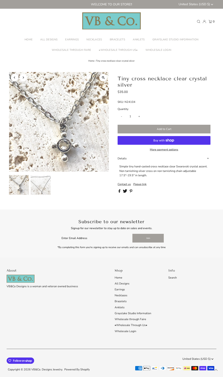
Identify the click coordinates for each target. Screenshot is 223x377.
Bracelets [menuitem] (117, 39)
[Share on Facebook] (119, 192)
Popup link (140, 184)
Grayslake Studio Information (133, 313)
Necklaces (121, 295)
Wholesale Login (125, 331)
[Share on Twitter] (125, 192)
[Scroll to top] (216, 370)
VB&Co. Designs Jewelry (46, 369)
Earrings (120, 289)
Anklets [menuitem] (139, 39)
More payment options (164, 150)
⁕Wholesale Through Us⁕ (131, 325)
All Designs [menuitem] (48, 39)
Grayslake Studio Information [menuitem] (175, 39)
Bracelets (121, 301)
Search (172, 278)
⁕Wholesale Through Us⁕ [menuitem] (118, 50)
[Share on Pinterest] (131, 192)
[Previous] (15, 77)
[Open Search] (198, 21)
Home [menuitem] (29, 39)
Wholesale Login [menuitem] (158, 50)
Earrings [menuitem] (72, 39)
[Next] (23, 77)
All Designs (122, 283)
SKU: (121, 102)
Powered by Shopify (77, 369)
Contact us (124, 184)
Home (91, 60)
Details (122, 158)
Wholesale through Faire (130, 319)
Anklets (120, 307)
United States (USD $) (195, 4)
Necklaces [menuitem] (94, 39)
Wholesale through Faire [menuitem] (71, 50)
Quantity (123, 109)
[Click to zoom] (103, 78)
